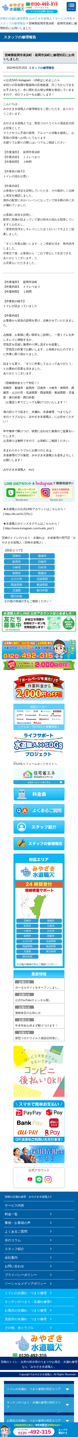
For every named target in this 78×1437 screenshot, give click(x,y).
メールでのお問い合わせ (41, 11)
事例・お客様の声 (17, 1223)
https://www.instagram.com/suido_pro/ (28, 528)
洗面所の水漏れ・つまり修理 (26, 1319)
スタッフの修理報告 (13, 23)
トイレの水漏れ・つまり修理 (26, 1293)
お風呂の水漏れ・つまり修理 (26, 1310)
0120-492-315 (33, 1355)
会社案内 (11, 1257)
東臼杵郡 (42, 590)
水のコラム (13, 1240)
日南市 (42, 561)
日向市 (42, 567)
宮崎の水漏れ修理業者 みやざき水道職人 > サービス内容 (36, 18)
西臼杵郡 (16, 596)
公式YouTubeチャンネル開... (33, 1000)
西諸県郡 (16, 584)
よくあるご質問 (16, 1231)
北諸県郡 (42, 578)
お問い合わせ (14, 1266)
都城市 (42, 555)
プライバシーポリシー (21, 1275)
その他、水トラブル (19, 1328)
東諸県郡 (42, 584)
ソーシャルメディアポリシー (26, 1283)
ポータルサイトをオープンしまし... (37, 987)
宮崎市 (16, 555)
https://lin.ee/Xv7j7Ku (18, 513)
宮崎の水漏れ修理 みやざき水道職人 (27, 1196)
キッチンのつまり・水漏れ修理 (27, 1302)
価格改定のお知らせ (28, 1012)
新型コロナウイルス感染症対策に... (37, 1038)
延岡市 (16, 561)
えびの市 (16, 578)
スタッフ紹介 (14, 1249)
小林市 (16, 567)
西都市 (42, 573)
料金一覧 (11, 1214)
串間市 (16, 573)
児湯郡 (16, 590)
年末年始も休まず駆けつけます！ (36, 1025)
